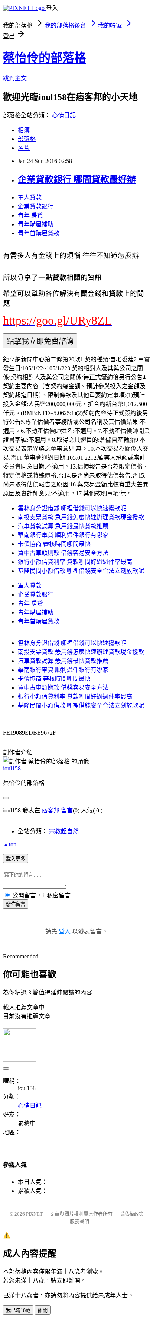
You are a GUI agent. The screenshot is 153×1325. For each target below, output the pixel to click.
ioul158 (12, 768)
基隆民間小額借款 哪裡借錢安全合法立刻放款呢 (81, 571)
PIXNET (34, 1214)
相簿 (24, 130)
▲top (9, 844)
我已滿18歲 (18, 1310)
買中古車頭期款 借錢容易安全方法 (63, 553)
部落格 (27, 139)
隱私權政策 (132, 1214)
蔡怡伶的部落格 (44, 57)
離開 (43, 1310)
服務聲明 (79, 1221)
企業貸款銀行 (35, 206)
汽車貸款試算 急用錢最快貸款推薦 (63, 526)
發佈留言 (15, 904)
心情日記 (64, 115)
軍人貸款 (30, 197)
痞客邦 (50, 810)
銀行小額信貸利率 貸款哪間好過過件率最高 (75, 562)
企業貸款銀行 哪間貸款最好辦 (77, 179)
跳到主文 (15, 78)
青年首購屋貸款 (38, 233)
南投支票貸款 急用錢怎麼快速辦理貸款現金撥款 (81, 517)
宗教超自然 (64, 831)
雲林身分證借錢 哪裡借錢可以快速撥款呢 (72, 508)
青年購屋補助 (35, 224)
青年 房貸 (30, 215)
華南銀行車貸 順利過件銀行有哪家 (63, 535)
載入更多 (15, 859)
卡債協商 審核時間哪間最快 (54, 544)
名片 (24, 148)
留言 (67, 810)
